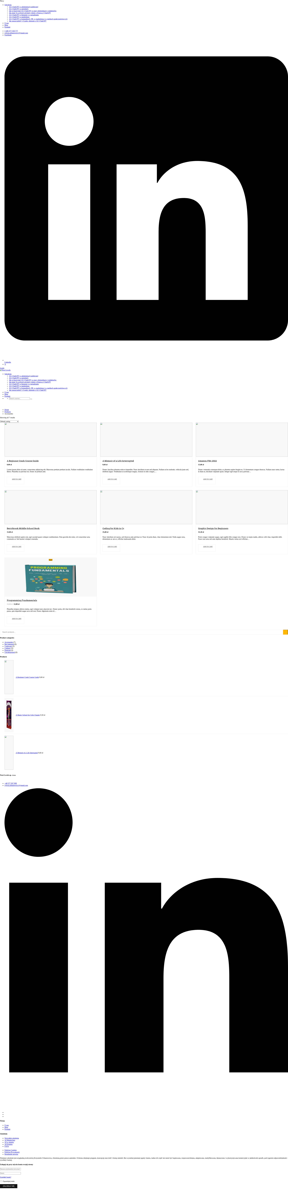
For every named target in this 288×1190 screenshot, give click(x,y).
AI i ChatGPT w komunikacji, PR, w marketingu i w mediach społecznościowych (38, 19)
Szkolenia (7, 5)
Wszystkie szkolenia (11, 1138)
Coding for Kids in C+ (113, 528)
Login (2, 368)
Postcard (7, 650)
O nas (6, 23)
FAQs (6, 1146)
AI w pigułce (9, 1142)
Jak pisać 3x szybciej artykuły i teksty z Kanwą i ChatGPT (30, 13)
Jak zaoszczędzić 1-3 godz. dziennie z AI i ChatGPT (27, 21)
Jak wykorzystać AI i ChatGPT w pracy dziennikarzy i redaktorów (32, 11)
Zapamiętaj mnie (8, 1181)
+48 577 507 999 (10, 783)
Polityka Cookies (10, 1150)
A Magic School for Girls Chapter (28, 715)
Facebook (7, 35)
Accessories (8, 642)
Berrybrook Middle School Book (23, 528)
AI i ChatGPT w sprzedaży (18, 9)
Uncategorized (9, 652)
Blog (6, 25)
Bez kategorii (9, 644)
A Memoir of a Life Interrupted (118, 460)
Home (6, 410)
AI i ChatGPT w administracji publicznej (23, 7)
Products (7, 412)
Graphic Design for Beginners (213, 528)
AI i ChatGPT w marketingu (19, 17)
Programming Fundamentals (22, 600)
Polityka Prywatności (12, 1152)
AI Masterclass (9, 1140)
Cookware (8, 646)
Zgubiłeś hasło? (5, 1177)
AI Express (8, 1144)
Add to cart (16, 479)
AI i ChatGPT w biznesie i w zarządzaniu (24, 15)
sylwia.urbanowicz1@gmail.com (16, 33)
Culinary (7, 648)
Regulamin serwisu (11, 1154)
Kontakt (7, 27)
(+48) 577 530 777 (11, 31)
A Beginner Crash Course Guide (23, 460)
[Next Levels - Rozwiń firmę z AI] (5, 370)
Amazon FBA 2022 (207, 460)
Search (286, 632)
